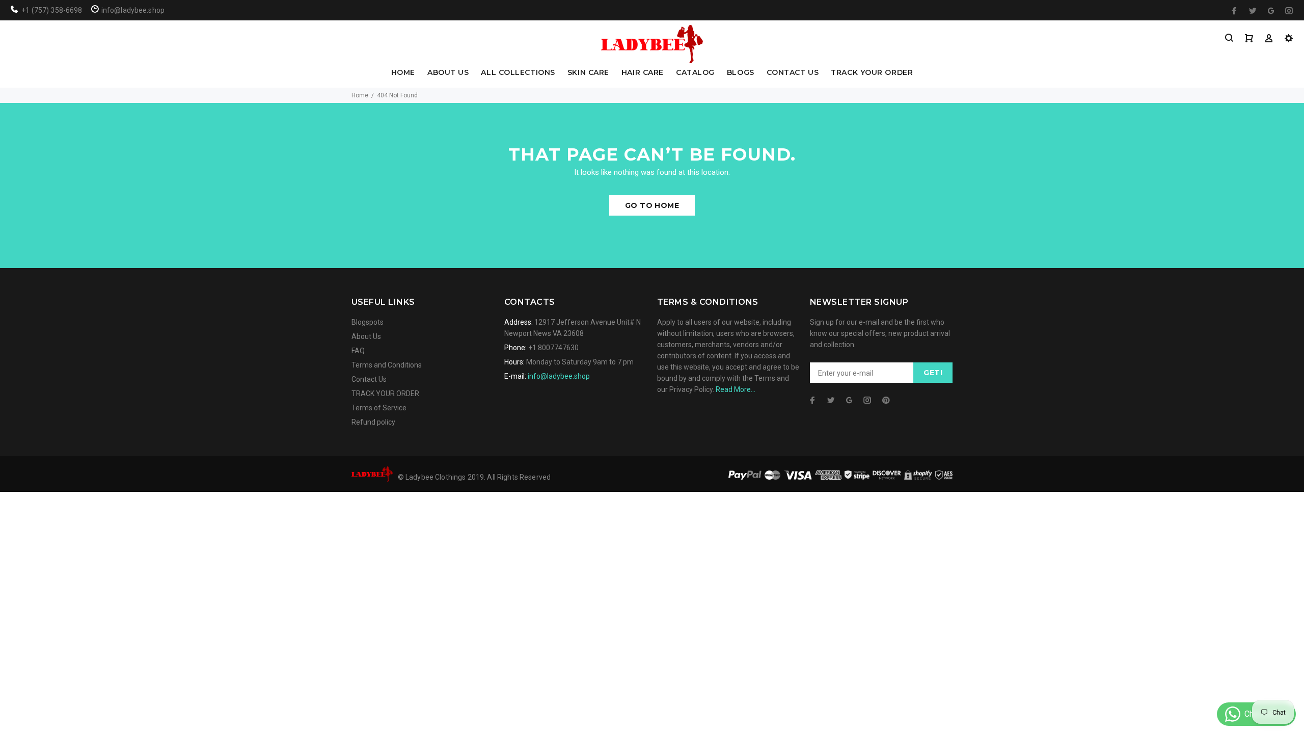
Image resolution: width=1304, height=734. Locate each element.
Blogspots (367, 322)
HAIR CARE (642, 73)
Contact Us (369, 379)
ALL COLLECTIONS (518, 73)
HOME (403, 73)
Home (359, 95)
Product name (85, 693)
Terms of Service (378, 408)
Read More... (735, 389)
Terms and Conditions (386, 365)
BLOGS (740, 73)
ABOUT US (448, 73)
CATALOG (695, 73)
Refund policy (373, 422)
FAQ (358, 351)
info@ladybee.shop (559, 376)
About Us (366, 336)
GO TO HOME (652, 205)
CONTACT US (793, 73)
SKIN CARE (588, 73)
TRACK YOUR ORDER (872, 73)
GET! (932, 372)
